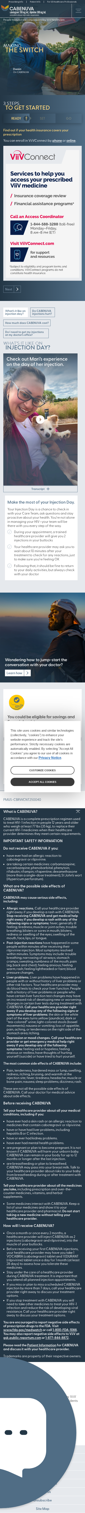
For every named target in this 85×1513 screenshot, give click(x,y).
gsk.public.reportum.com (22, 1338)
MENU (78, 11)
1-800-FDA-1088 (65, 1330)
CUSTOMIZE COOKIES (42, 770)
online (71, 140)
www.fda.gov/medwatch (22, 1330)
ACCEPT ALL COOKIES (42, 781)
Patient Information (41, 1345)
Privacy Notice (50, 757)
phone (57, 140)
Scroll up (78, 811)
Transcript (38, 489)
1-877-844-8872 (56, 1338)
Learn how (14, 673)
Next (8, 289)
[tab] (16, 118)
